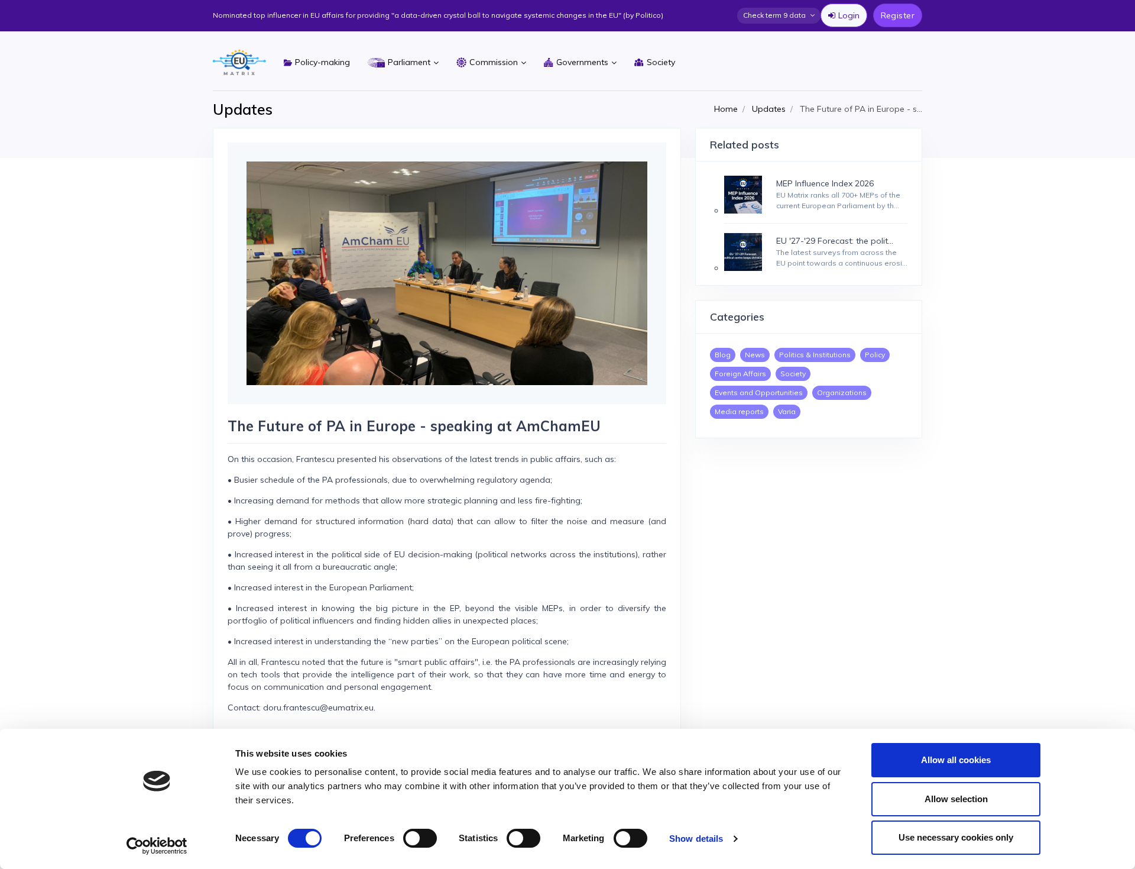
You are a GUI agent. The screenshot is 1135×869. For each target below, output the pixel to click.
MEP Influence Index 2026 (825, 183)
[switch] (420, 838)
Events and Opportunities (759, 392)
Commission (493, 62)
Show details (696, 839)
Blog (723, 354)
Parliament (409, 62)
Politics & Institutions (815, 354)
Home (726, 109)
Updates (769, 109)
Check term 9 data (774, 15)
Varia (787, 411)
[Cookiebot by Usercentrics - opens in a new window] (157, 846)
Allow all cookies (956, 760)
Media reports (739, 411)
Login (849, 15)
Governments (582, 62)
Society (661, 62)
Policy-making (322, 62)
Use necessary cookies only (956, 837)
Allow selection (956, 799)
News (755, 354)
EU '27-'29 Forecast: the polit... (834, 240)
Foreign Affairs (740, 373)
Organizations (842, 392)
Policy (875, 354)
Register (898, 15)
